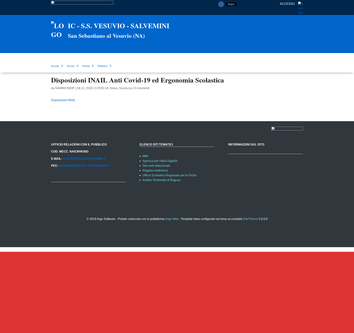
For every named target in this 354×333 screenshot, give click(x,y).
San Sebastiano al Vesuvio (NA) (106, 35)
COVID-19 (101, 88)
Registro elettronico (155, 170)
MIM (145, 156)
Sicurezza (125, 88)
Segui (231, 4)
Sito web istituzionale (156, 165)
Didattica (102, 66)
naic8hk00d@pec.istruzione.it (84, 165)
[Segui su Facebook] (221, 4)
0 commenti (141, 88)
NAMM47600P (64, 88)
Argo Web (171, 218)
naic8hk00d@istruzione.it (84, 158)
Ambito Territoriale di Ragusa (162, 180)
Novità (86, 66)
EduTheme (250, 218)
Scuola (55, 66)
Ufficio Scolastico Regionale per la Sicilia (170, 175)
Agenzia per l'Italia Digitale (160, 160)
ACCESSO (287, 3)
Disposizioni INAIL (63, 100)
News (113, 88)
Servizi (70, 66)
